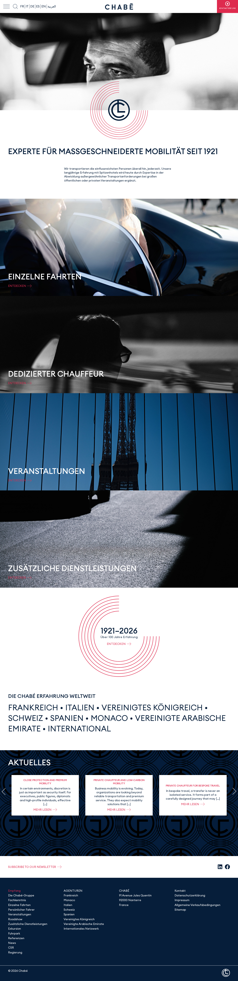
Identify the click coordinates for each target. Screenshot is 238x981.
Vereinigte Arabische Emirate (84, 924)
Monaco (109, 718)
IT (27, 6)
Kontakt (180, 891)
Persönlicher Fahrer (21, 909)
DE (32, 6)
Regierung (15, 952)
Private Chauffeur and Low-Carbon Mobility (119, 781)
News (12, 943)
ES (38, 6)
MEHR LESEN (42, 809)
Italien (79, 707)
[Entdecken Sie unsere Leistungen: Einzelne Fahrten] (119, 247)
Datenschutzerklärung (190, 895)
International (79, 729)
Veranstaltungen (19, 914)
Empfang (14, 891)
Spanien (67, 718)
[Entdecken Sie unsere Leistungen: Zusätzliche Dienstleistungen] (119, 539)
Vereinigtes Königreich (152, 707)
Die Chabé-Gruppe (21, 895)
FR (22, 6)
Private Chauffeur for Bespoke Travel (193, 785)
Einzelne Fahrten (19, 905)
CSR (11, 947)
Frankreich (33, 707)
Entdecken (116, 644)
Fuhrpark (14, 933)
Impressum (182, 900)
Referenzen (16, 938)
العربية (52, 6)
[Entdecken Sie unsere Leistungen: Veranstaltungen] (119, 441)
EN (43, 6)
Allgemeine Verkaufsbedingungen (197, 905)
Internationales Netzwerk (81, 928)
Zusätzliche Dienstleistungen (27, 924)
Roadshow (15, 919)
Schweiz (25, 718)
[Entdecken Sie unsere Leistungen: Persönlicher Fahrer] (119, 344)
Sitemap (180, 909)
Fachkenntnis (17, 900)
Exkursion (14, 928)
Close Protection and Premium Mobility (45, 781)
